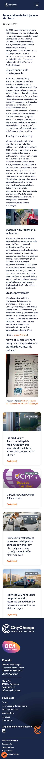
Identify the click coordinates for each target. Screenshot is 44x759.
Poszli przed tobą (10, 709)
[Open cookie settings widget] (4, 755)
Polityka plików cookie (10, 754)
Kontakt (6, 717)
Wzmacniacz (8, 713)
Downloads (7, 720)
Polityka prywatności (10, 740)
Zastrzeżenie (7, 744)
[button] (37, 5)
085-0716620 (8, 687)
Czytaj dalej (12, 461)
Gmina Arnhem (20, 335)
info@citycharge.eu (11, 690)
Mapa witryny (7, 751)
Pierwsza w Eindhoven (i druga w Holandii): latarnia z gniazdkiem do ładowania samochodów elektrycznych (21, 601)
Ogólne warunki (8, 747)
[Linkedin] (4, 731)
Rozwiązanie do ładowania (14, 706)
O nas (4, 702)
